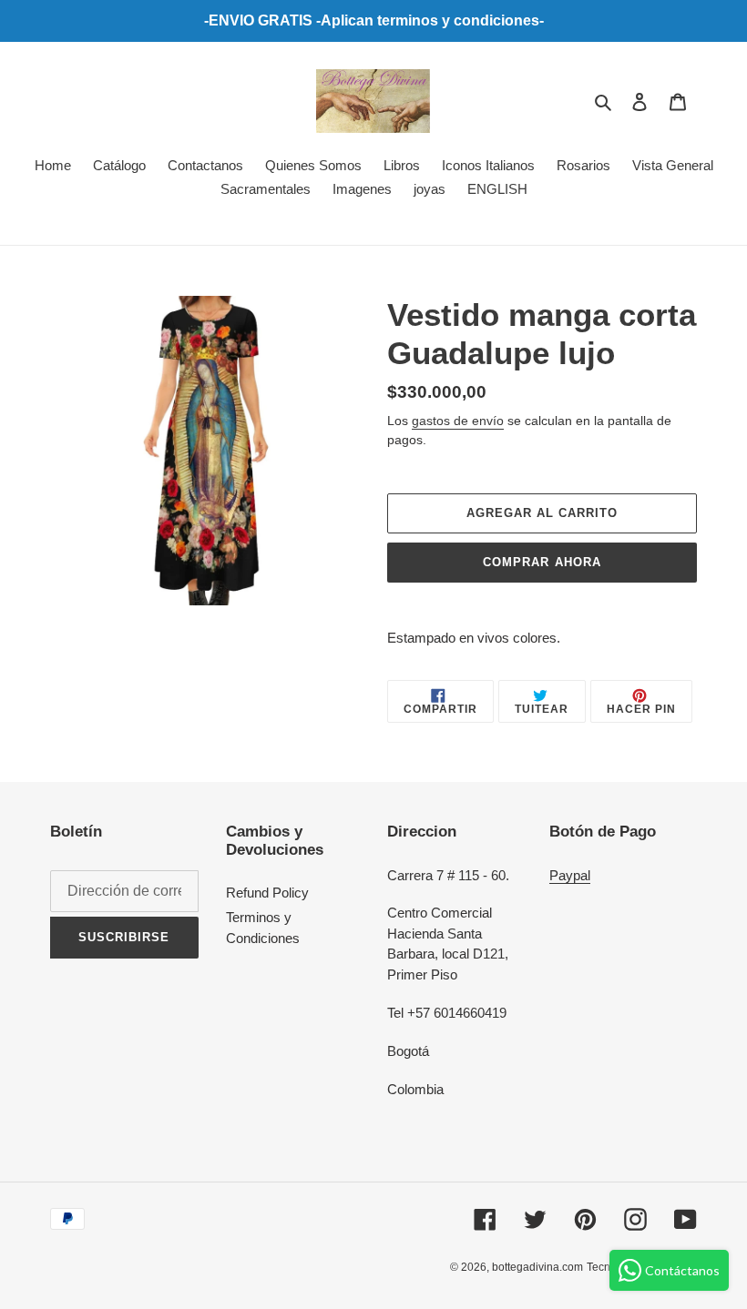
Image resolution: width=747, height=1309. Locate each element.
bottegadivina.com (537, 1267)
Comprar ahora (542, 562)
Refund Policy (267, 892)
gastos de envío (458, 420)
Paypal (569, 875)
